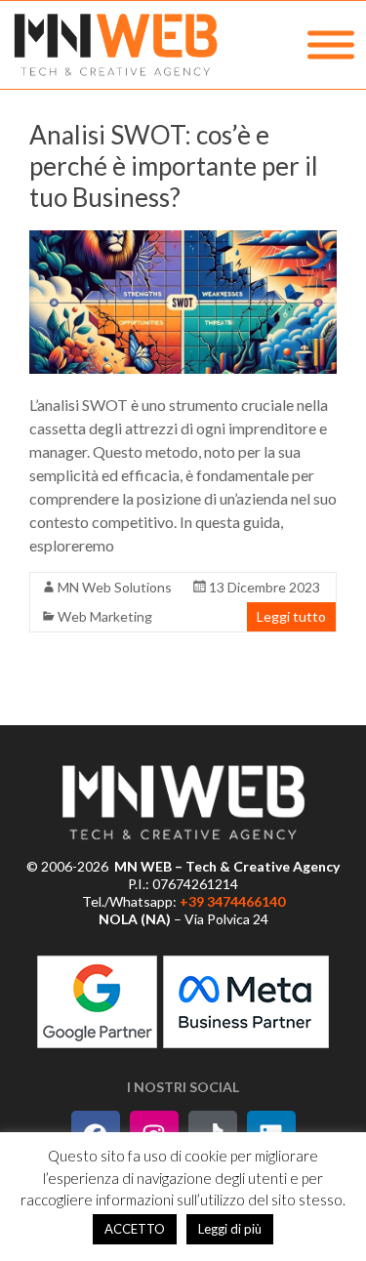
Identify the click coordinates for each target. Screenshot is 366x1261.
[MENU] (330, 45)
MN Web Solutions (115, 587)
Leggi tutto (291, 616)
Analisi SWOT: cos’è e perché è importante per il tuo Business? (173, 166)
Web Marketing (105, 616)
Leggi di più (230, 1229)
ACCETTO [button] (134, 1229)
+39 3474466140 (232, 901)
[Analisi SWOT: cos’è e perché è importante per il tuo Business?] (183, 302)
